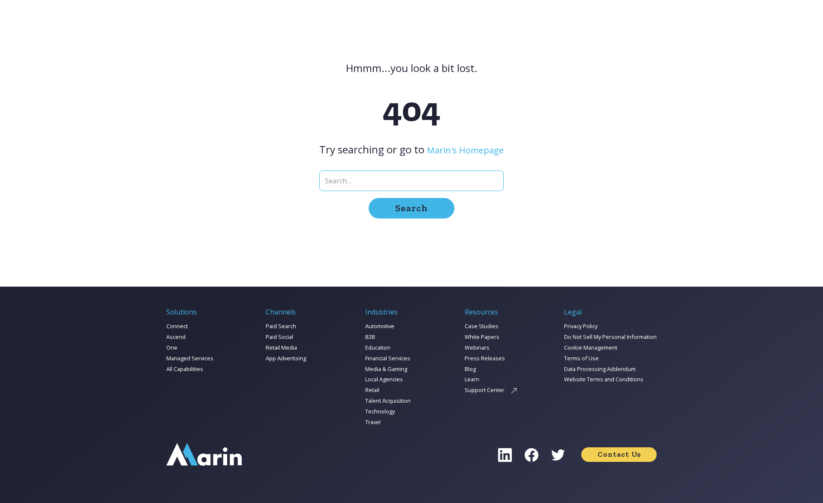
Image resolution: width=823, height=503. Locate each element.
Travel (373, 422)
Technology (380, 411)
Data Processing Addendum (600, 369)
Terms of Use (581, 358)
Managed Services (189, 358)
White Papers (482, 337)
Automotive (379, 326)
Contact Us (619, 454)
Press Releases (485, 358)
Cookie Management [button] (590, 347)
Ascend (176, 337)
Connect (177, 326)
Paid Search (281, 326)
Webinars (477, 347)
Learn (472, 379)
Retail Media (281, 347)
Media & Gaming (386, 369)
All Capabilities (184, 369)
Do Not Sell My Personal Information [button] (610, 337)
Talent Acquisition (388, 400)
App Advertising (286, 358)
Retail (372, 390)
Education (377, 347)
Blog (470, 369)
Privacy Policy (581, 326)
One (171, 347)
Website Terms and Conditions (603, 379)
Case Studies (482, 326)
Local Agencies (384, 379)
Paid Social (279, 337)
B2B (370, 337)
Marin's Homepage (465, 150)
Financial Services (387, 358)
